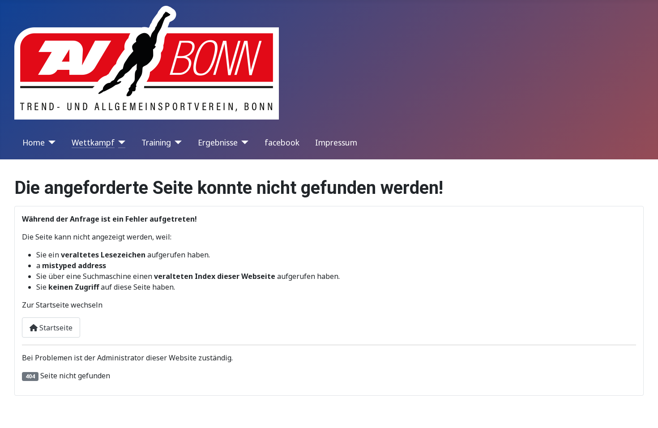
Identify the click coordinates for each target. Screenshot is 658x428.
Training (156, 142)
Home (33, 142)
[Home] (50, 142)
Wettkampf (93, 142)
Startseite (55, 328)
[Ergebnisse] (243, 142)
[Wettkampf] (120, 142)
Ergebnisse (218, 142)
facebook (282, 142)
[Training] (176, 142)
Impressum (336, 142)
